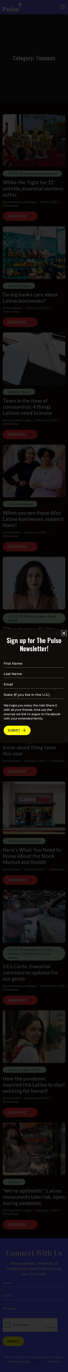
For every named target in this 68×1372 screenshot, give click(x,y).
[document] (34, 686)
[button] (64, 633)
